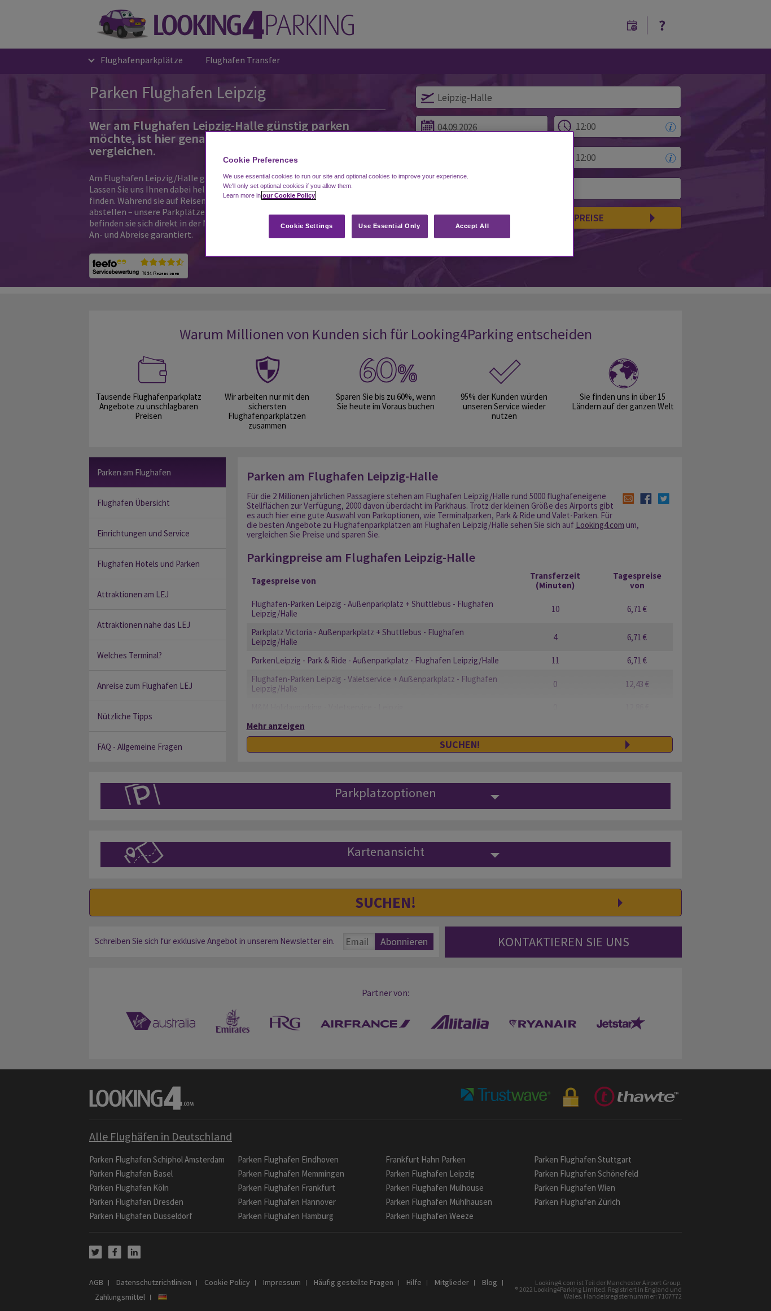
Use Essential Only (389, 225)
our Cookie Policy (288, 195)
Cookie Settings (307, 225)
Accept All (472, 225)
